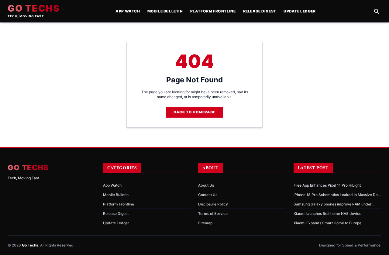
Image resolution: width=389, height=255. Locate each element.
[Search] (376, 11)
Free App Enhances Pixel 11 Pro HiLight (327, 185)
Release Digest (259, 11)
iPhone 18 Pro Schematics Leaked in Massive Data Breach (337, 194)
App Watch (127, 11)
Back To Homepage (194, 112)
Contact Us (207, 194)
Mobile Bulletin (165, 11)
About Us (206, 185)
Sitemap (205, 223)
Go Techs (34, 8)
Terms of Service (213, 213)
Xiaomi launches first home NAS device (327, 213)
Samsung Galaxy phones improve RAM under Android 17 (333, 204)
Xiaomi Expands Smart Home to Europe (327, 223)
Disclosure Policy (213, 204)
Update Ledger (300, 11)
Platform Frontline (213, 11)
